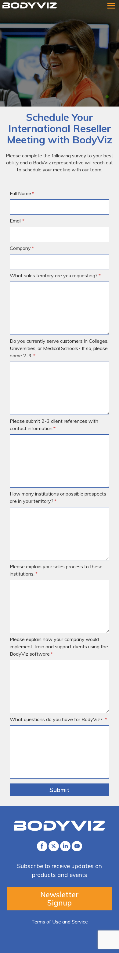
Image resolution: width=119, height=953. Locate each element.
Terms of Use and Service (59, 922)
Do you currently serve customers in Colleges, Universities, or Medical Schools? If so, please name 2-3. (59, 348)
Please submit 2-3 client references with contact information (54, 424)
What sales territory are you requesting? (54, 275)
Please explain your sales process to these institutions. (56, 570)
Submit (59, 790)
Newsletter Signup (59, 898)
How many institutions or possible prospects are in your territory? (58, 497)
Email (15, 221)
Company (20, 248)
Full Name (20, 193)
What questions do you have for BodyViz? (57, 719)
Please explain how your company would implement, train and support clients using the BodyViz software (59, 646)
